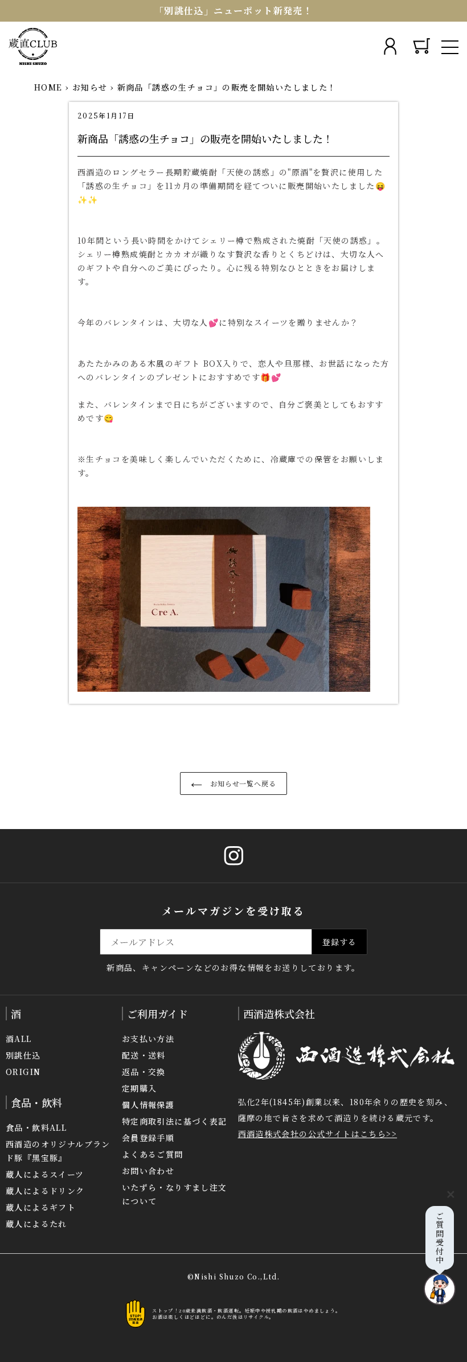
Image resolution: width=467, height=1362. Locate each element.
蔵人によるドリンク (45, 1190)
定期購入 (139, 1088)
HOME (48, 87)
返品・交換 (144, 1071)
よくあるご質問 (152, 1154)
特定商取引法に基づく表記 (174, 1121)
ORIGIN (23, 1071)
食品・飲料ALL (36, 1127)
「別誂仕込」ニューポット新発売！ (233, 10)
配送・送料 (144, 1055)
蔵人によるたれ (36, 1223)
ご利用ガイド (157, 1013)
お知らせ (90, 87)
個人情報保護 (148, 1104)
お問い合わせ (148, 1170)
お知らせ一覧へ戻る (242, 783)
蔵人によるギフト (41, 1207)
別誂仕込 (23, 1055)
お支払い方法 (148, 1038)
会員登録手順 (148, 1137)
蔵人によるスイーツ (45, 1174)
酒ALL (19, 1038)
